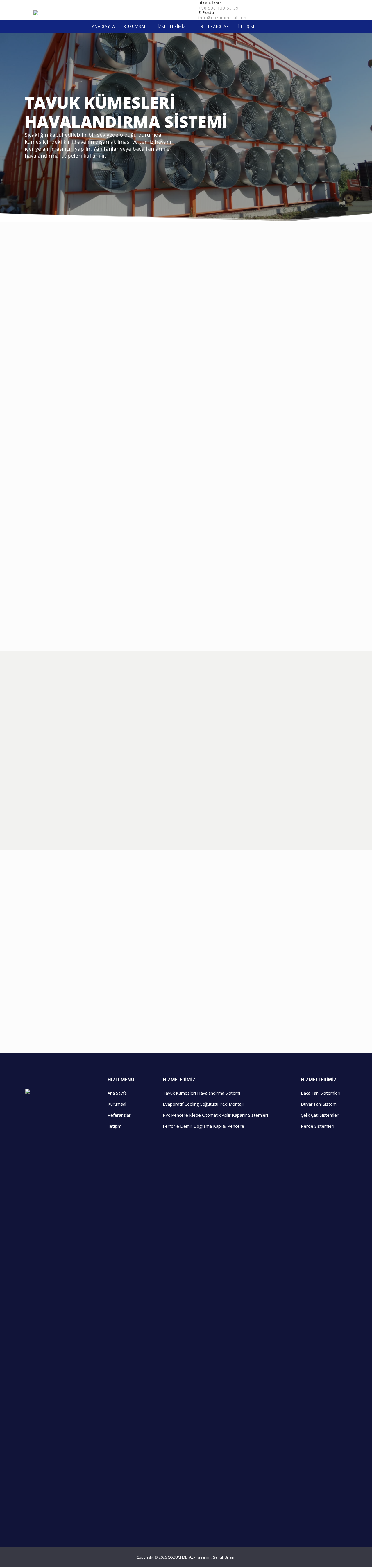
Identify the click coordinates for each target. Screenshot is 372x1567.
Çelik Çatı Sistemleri (320, 1115)
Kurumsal (117, 1104)
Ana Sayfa (117, 1093)
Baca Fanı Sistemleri (320, 1093)
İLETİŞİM (246, 26)
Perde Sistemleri (317, 1126)
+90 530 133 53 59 (218, 8)
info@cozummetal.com (223, 17)
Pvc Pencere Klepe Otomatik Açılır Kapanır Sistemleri (215, 1115)
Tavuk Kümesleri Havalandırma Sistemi (201, 1093)
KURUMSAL (135, 26)
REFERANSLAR (215, 26)
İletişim (114, 1126)
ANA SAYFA (103, 26)
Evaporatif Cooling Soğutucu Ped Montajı (203, 1104)
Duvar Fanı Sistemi (319, 1104)
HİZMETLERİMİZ (170, 26)
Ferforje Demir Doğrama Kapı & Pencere (203, 1126)
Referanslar (119, 1115)
